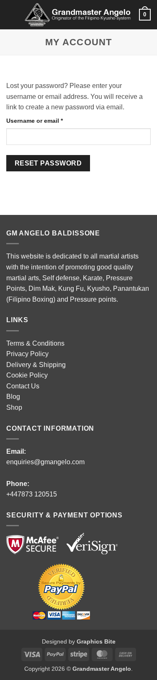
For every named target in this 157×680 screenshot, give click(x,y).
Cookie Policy (27, 375)
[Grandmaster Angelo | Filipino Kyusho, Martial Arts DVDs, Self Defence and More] (78, 15)
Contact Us (22, 386)
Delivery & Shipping (36, 364)
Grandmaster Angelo (101, 668)
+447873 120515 (31, 494)
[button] (11, 14)
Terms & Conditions (35, 343)
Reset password (48, 163)
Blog (13, 396)
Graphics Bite (96, 641)
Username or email (47, 120)
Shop (14, 407)
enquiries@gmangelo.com (45, 461)
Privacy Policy (27, 353)
